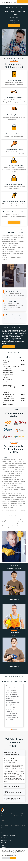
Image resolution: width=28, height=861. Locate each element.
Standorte (3, 847)
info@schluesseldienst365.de (8, 835)
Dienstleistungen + (6, 840)
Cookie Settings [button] (6, 857)
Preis (2, 845)
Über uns (3, 842)
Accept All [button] (13, 857)
